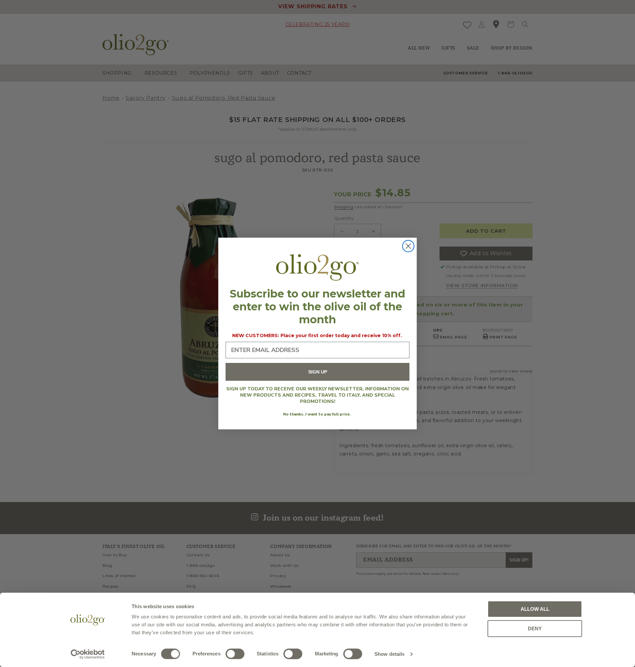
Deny (535, 628)
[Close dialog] (408, 246)
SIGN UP (317, 372)
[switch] (235, 653)
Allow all (535, 609)
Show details (389, 654)
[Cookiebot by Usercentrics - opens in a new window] (88, 654)
